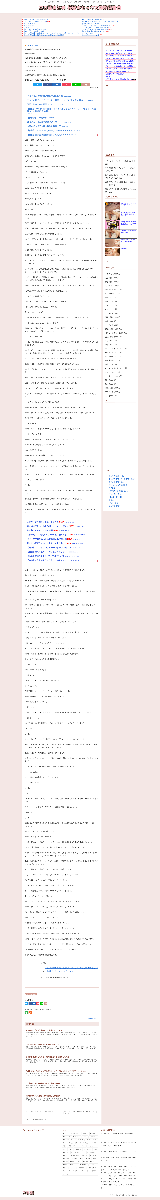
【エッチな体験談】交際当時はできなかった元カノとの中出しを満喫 (44, 35)
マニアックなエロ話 (112, 392)
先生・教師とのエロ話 (113, 329)
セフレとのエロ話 (112, 313)
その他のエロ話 (111, 396)
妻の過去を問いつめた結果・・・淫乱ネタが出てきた (120, 169)
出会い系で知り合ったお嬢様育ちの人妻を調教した (44, 66)
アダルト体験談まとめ (117, 482)
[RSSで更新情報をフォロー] (30, 1012)
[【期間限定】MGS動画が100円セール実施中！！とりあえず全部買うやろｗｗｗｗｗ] (112, 224)
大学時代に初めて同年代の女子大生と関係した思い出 (45, 75)
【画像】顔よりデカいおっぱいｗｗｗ (59, 971)
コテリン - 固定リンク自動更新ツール (134, 79)
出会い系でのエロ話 (112, 317)
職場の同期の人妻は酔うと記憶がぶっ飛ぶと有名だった (46, 58)
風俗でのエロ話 (111, 380)
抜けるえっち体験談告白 (118, 485)
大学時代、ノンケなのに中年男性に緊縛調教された (97, 25)
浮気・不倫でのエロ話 (113, 356)
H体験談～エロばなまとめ (118, 491)
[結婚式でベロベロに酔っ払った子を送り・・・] (56, 84)
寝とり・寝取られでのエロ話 (116, 333)
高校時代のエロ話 (112, 278)
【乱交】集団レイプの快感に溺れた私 (35, 29)
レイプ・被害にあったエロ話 (116, 368)
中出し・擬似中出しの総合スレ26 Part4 (35, 21)
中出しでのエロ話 (112, 364)
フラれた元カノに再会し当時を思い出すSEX (120, 162)
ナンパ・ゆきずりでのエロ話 (116, 349)
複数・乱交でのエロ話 (113, 352)
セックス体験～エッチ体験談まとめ (122, 479)
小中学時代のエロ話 (112, 274)
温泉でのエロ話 (111, 345)
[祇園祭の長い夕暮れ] (112, 252)
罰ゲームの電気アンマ (30, 23)
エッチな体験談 (32, 45)
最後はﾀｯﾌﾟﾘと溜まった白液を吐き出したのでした (120, 190)
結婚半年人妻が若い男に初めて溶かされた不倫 (42, 49)
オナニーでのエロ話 (112, 372)
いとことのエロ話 (112, 301)
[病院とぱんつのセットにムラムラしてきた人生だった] (112, 206)
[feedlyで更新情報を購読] (26, 1012)
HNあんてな (113, 503)
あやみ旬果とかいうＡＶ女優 (90, 35)
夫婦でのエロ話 (111, 297)
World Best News (115, 494)
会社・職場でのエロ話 (113, 337)
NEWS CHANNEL (115, 497)
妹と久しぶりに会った (30, 25)
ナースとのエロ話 (112, 325)
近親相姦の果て (31, 71)
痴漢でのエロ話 (111, 384)
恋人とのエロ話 (111, 305)
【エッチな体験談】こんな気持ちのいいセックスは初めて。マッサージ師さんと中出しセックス (51, 33)
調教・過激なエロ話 (112, 388)
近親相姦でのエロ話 (112, 294)
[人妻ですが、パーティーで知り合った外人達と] (112, 233)
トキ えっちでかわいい (89, 33)
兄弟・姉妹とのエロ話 (113, 290)
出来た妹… (27, 27)
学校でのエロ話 (111, 341)
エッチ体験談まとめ (116, 476)
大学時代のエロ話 (112, 282)
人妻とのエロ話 (111, 321)
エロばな (112, 488)
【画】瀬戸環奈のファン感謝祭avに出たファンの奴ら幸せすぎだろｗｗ (71, 968)
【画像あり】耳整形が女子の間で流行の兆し (37, 19)
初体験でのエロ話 (112, 286)
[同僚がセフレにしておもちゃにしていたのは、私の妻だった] (112, 243)
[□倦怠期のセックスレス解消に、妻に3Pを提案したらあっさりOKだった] (112, 215)
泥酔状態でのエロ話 (31, 994)
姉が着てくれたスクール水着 (90, 23)
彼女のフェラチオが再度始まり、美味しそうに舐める (120, 183)
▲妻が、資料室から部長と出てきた (92, 19)
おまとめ (112, 500)
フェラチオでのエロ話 (113, 376)
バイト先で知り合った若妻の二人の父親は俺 (95, 27)
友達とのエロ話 (111, 309)
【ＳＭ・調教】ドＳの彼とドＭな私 (34, 31)
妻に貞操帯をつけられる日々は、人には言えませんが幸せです (100, 21)
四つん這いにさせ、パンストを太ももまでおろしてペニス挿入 (120, 176)
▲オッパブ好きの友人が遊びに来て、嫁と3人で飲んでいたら (48, 62)
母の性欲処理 (30, 54)
